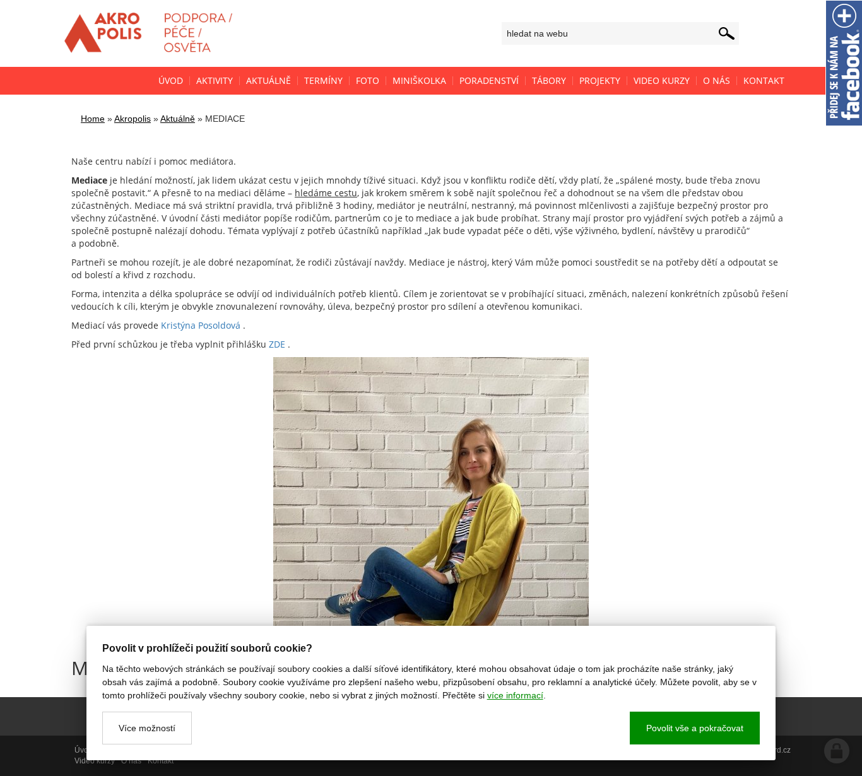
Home (93, 119)
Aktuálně (177, 119)
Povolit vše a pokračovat (694, 728)
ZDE (277, 344)
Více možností (147, 728)
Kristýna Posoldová (200, 325)
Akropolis (132, 119)
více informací (515, 695)
